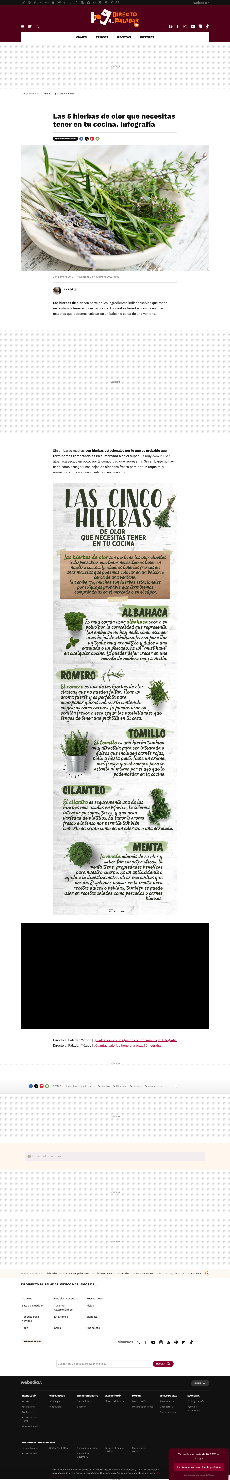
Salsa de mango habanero (77, 1273)
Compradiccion (168, 1412)
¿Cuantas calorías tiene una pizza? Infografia (127, 1045)
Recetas (124, 37)
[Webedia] (31, 1382)
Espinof (81, 1406)
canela (46, 93)
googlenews (200, 26)
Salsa (57, 1327)
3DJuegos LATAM (59, 1448)
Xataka (25, 1401)
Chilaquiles (52, 1273)
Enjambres (61, 1316)
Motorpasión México (139, 1450)
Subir (197, 1383)
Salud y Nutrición (33, 1305)
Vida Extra (55, 1406)
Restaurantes (95, 1298)
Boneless (126, 1273)
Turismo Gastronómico (63, 1307)
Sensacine (83, 1401)
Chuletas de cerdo (106, 1273)
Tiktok (207, 26)
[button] (70, 290)
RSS (168, 1341)
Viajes (81, 37)
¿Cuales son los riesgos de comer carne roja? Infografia (135, 1040)
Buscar (37, 26)
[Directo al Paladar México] (115, 18)
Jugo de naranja (177, 1273)
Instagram (185, 26)
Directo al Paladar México (115, 1450)
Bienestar (92, 1316)
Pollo (25, 1327)
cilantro (105, 1086)
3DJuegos (54, 1401)
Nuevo (29, 26)
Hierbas (137, 1086)
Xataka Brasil (29, 1453)
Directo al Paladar (115, 1401)
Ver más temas (32, 1341)
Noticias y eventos (66, 1298)
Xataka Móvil (29, 1406)
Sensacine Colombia (83, 1455)
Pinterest (171, 26)
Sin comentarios (67, 138)
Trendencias (167, 1401)
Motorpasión (139, 1401)
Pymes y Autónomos (193, 1408)
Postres (147, 37)
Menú (23, 26)
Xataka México (30, 1448)
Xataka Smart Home (29, 1419)
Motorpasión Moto (142, 1406)
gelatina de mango (65, 93)
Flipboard (92, 139)
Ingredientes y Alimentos (80, 1086)
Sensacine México (87, 1448)
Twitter (87, 139)
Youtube (192, 26)
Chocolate (93, 1327)
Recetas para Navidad (30, 1318)
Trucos (102, 37)
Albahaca (121, 1086)
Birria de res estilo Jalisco (150, 1273)
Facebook (177, 26)
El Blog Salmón (196, 1401)
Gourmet (28, 1298)
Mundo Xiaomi (30, 1426)
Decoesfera (166, 1406)
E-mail (97, 139)
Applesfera (28, 1412)
